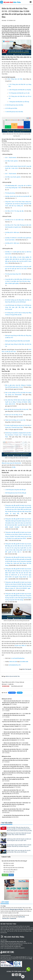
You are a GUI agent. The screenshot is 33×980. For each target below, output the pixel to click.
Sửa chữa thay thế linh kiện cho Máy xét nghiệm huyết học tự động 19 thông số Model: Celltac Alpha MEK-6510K (18, 402)
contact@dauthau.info (15, 665)
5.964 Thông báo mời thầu (14, 79)
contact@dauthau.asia (9, 948)
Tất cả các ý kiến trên (8, 872)
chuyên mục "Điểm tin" (20, 645)
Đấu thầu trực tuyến (8, 865)
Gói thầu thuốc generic (11, 161)
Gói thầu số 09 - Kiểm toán (12, 232)
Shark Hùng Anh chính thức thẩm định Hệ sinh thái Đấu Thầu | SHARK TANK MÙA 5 (19, 833)
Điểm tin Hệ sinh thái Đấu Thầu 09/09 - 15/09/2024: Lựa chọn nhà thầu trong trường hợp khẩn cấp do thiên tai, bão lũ (16, 798)
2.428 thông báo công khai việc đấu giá (15, 489)
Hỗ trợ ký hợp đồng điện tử (10, 869)
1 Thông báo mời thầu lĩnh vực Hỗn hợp (19, 101)
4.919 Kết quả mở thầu (11, 108)
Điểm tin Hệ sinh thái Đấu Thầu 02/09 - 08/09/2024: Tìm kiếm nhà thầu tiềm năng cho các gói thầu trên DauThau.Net (16, 804)
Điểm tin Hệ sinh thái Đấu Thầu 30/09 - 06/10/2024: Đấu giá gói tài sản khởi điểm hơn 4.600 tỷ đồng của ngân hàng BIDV (16, 773)
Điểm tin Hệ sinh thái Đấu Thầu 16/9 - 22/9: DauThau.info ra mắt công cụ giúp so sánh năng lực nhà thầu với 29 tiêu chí (15, 791)
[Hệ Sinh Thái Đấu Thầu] (10, 2)
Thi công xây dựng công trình (13, 274)
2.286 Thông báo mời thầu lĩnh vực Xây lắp (20, 89)
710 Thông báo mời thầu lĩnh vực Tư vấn (19, 93)
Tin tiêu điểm (6, 823)
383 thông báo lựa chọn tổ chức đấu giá (15, 493)
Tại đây (13, 467)
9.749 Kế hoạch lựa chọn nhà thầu (14, 105)
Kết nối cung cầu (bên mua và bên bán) (13, 867)
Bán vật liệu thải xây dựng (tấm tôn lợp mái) (16, 409)
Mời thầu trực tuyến (8, 863)
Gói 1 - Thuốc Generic (10, 157)
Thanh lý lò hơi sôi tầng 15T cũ (13, 414)
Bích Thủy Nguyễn (27, 669)
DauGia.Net (13, 918)
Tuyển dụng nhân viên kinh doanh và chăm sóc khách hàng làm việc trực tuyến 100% (19, 839)
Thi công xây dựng (10, 193)
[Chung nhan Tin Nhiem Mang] (6, 964)
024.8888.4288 (24, 661)
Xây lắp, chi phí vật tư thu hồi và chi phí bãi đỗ (17, 196)
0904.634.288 (13, 661)
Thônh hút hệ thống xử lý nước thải (15, 420)
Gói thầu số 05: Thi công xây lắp (14, 211)
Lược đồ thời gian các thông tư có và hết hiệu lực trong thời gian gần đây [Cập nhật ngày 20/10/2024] (18, 307)
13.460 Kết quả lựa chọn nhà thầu (14, 111)
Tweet (20, 692)
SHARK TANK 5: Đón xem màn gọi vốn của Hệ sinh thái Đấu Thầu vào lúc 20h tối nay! (18, 851)
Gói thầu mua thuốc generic (12, 177)
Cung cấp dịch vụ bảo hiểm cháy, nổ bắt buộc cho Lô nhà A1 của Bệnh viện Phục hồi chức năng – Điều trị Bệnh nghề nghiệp (18, 281)
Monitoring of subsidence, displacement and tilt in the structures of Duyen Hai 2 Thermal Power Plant (18, 435)
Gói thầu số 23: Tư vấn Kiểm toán (14, 219)
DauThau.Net (21, 916)
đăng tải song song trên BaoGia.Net (11, 463)
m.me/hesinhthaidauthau (18, 658)
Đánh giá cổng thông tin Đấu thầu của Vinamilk (17, 341)
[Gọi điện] (28, 969)
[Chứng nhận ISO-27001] (17, 964)
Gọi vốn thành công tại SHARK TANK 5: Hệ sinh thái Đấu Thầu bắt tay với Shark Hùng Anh (19, 845)
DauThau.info (5, 918)
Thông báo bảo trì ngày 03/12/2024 (12, 729)
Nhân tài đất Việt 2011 (21, 957)
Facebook (12, 692)
